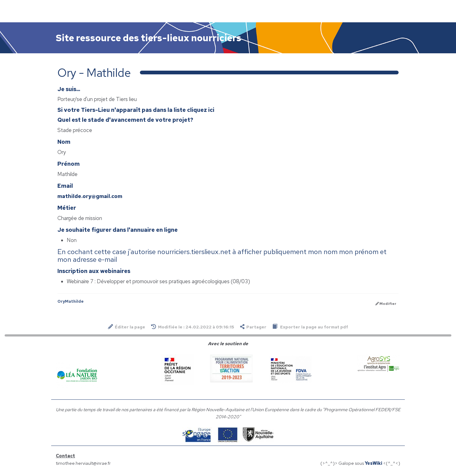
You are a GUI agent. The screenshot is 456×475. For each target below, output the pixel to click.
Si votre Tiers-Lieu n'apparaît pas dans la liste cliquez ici (135, 109)
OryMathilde (70, 301)
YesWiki (373, 463)
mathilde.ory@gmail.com (89, 196)
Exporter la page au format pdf (313, 327)
